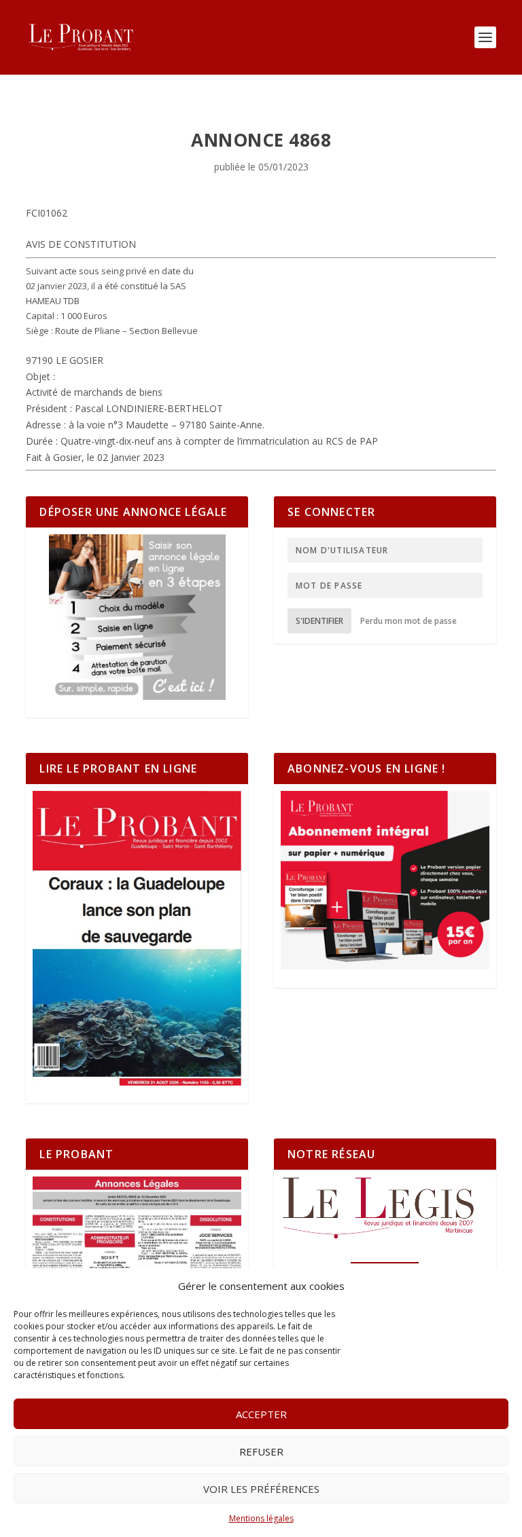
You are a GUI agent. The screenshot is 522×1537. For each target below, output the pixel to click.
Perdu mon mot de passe (408, 621)
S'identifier (319, 621)
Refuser (261, 1451)
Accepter (261, 1414)
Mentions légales (261, 1518)
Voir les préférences (261, 1489)
